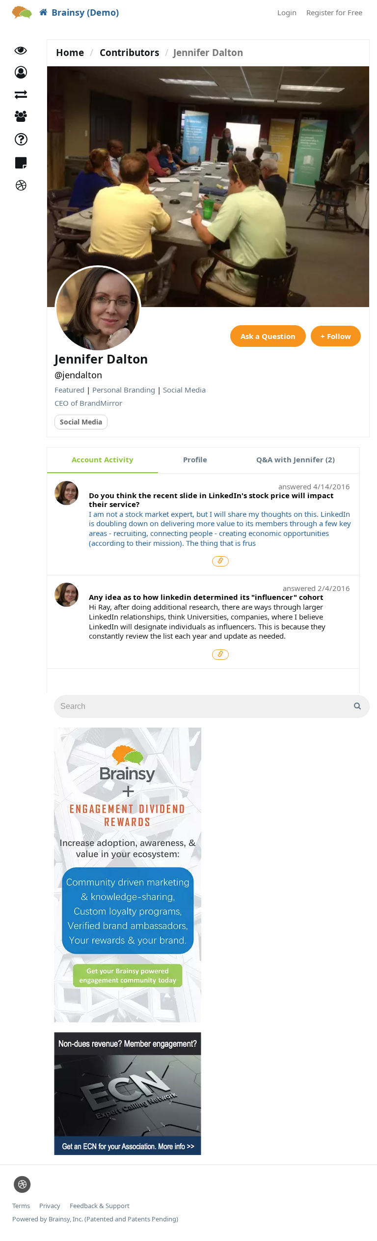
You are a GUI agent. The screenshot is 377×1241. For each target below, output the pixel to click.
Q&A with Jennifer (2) (295, 459)
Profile (195, 459)
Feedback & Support (100, 1206)
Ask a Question (268, 336)
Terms (21, 1206)
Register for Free (334, 12)
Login (286, 12)
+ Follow (336, 336)
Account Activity (103, 459)
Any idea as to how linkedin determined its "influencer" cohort (206, 596)
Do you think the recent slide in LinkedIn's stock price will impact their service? (211, 499)
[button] (21, 72)
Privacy (49, 1206)
